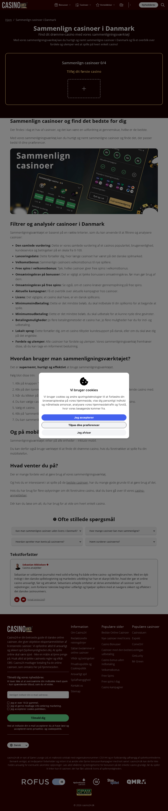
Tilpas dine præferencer (84, 425)
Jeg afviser (84, 432)
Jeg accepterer (84, 417)
